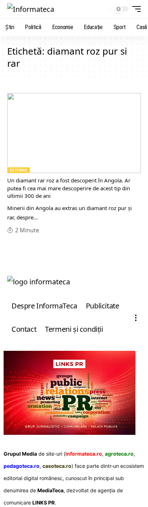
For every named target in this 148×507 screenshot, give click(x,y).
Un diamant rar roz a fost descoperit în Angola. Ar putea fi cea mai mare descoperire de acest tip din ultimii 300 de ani (68, 188)
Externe (18, 170)
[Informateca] (30, 9)
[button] (103, 9)
